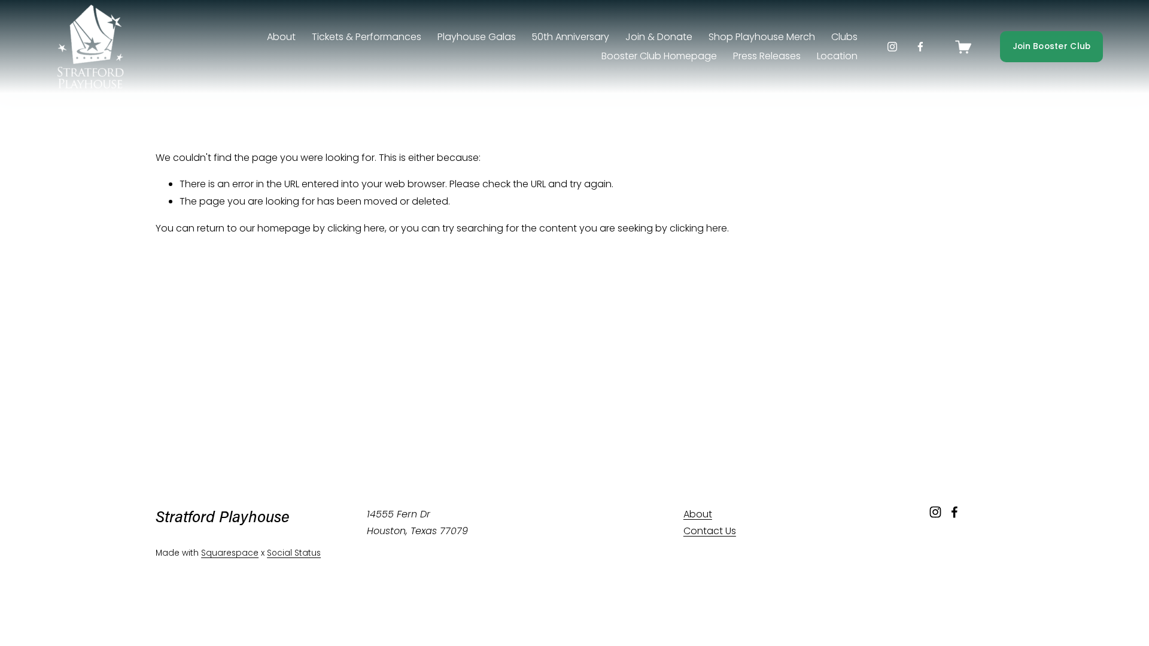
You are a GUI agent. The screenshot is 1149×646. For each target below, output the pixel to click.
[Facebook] (920, 47)
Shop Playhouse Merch (762, 37)
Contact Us (709, 531)
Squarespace (230, 553)
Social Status (294, 553)
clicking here (356, 228)
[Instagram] (892, 47)
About (697, 514)
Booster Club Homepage (659, 56)
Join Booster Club (1052, 46)
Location (837, 56)
